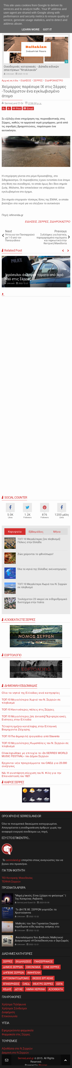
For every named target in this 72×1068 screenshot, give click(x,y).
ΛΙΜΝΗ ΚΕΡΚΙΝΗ (35, 989)
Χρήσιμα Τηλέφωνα (14, 1004)
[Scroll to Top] (65, 1060)
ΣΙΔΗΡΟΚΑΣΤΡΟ (60, 221)
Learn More (30, 29)
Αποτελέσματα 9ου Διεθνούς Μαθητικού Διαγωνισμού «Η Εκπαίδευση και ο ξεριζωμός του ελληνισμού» (42, 940)
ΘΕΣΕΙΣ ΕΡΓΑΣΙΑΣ (43, 978)
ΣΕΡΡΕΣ (43, 221)
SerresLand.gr (26, 1058)
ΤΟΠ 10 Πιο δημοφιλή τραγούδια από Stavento (30, 736)
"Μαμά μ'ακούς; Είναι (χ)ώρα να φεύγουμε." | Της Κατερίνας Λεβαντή (40, 897)
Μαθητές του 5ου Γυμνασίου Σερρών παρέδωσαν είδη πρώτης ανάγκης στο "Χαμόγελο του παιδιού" (37, 926)
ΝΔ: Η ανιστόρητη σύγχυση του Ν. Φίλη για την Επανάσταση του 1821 (31, 774)
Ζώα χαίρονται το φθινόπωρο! (35, 554)
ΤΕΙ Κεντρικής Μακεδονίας (17, 877)
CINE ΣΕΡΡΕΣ (51, 967)
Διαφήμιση (8, 1012)
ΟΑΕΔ (26, 983)
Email (30, 108)
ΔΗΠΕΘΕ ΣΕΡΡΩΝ (13, 972)
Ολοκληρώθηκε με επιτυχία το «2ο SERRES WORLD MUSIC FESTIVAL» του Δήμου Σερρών (35, 754)
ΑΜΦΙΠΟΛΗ (33, 972)
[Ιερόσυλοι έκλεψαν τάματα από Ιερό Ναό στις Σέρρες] (36, 271)
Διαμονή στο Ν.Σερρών (15, 1052)
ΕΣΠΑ (59, 983)
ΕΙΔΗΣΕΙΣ (31, 221)
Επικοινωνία (9, 1016)
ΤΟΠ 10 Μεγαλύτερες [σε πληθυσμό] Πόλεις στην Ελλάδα (38, 540)
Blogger (43, 1065)
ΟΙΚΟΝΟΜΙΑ (33, 967)
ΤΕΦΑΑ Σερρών (11, 881)
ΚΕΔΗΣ (7, 989)
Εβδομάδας (36, 531)
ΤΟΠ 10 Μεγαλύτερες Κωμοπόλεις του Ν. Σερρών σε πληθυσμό (35, 744)
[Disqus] (36, 346)
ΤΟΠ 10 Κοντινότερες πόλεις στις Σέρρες (28, 709)
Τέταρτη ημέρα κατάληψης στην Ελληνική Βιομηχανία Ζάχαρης (29, 727)
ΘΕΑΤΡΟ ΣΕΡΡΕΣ (43, 983)
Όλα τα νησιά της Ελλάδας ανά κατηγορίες (42, 569)
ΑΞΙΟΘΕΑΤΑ (56, 989)
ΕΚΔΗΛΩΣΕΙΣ (23, 961)
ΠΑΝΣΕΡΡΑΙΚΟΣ (43, 961)
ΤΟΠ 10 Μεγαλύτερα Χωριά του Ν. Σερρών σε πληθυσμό (42, 586)
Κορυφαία (15, 531)
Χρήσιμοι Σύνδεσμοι (14, 1008)
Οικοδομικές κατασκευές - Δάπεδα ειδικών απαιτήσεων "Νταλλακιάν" (31, 68)
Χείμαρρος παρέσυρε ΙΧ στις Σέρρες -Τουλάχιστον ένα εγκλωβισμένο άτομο (34, 91)
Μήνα (57, 531)
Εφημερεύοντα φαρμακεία (17, 1030)
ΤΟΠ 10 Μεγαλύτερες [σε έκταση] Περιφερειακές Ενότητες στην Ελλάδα (34, 717)
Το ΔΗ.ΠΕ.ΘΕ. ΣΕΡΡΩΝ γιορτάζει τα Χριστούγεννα (35, 911)
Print (18, 108)
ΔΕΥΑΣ (19, 989)
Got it (47, 29)
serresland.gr (13, 860)
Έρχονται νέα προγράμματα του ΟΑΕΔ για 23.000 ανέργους (34, 764)
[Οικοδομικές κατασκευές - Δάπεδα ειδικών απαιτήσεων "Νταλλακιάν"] (36, 49)
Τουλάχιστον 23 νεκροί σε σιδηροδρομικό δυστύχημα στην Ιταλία (42, 601)
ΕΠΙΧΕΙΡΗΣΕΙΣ (11, 983)
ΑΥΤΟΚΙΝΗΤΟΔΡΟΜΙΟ (16, 978)
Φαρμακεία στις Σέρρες (16, 1034)
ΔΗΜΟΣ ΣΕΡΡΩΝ (13, 967)
